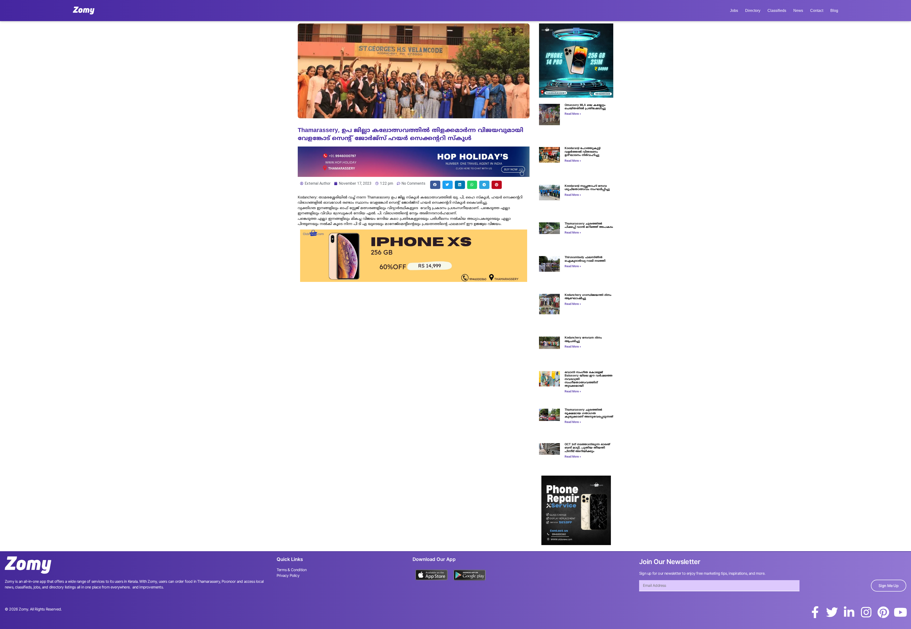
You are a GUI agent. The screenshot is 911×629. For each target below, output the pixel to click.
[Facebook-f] (815, 612)
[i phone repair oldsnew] (576, 543)
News (798, 11)
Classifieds (776, 11)
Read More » (573, 113)
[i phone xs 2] (413, 280)
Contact (816, 11)
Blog (834, 11)
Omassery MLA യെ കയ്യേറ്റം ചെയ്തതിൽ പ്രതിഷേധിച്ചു (585, 107)
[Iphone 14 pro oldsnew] (576, 96)
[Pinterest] (883, 612)
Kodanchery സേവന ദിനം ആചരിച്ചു (583, 339)
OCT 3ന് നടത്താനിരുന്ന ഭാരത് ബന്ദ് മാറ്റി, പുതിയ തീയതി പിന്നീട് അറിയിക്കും (587, 448)
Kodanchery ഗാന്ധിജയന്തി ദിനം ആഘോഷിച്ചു (588, 297)
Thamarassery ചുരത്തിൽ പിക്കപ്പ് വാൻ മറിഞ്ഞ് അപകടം (589, 225)
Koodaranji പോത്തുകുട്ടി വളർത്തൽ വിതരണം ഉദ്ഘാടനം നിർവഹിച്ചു (582, 152)
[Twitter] (832, 612)
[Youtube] (900, 612)
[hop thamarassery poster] (414, 175)
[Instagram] (866, 612)
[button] (435, 185)
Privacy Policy (288, 575)
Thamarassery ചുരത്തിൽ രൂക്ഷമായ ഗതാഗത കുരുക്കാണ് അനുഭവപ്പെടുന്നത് (589, 413)
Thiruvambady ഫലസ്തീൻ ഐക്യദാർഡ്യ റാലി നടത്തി (585, 259)
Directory (752, 11)
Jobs (734, 11)
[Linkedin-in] (849, 612)
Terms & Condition (292, 569)
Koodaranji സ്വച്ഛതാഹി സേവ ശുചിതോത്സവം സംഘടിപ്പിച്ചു (587, 187)
